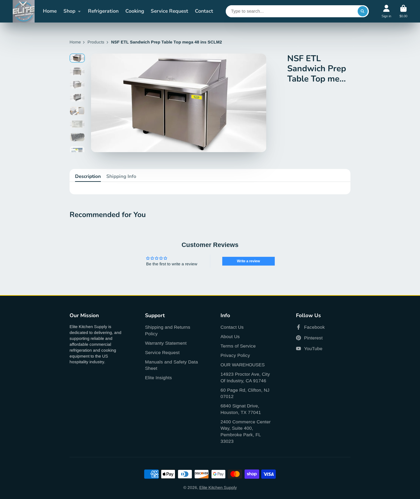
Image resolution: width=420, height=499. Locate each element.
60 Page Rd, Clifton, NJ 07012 (245, 393)
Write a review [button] (248, 261)
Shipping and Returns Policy (167, 330)
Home (50, 11)
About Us (230, 336)
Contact (204, 11)
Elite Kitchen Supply (218, 487)
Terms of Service (238, 345)
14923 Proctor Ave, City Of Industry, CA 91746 (245, 377)
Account (386, 11)
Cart (403, 11)
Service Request (169, 11)
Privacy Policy (235, 355)
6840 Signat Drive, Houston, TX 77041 (240, 409)
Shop (69, 11)
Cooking (134, 11)
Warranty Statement (166, 343)
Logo (24, 11)
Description (88, 176)
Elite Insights (158, 377)
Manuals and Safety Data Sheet (171, 365)
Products (96, 42)
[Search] (363, 11)
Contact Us (232, 327)
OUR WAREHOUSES (242, 364)
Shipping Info (121, 176)
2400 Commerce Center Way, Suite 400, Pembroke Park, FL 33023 (245, 431)
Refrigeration (103, 11)
